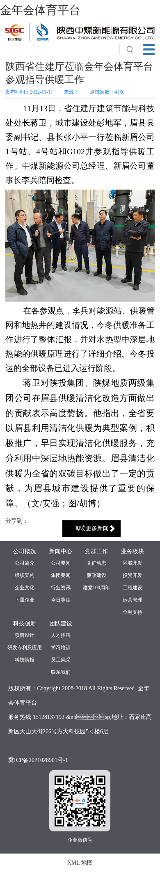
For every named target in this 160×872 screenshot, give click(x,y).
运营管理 (132, 600)
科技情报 (24, 660)
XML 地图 (80, 863)
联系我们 (61, 672)
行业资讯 (61, 587)
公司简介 (24, 563)
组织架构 (24, 575)
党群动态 (96, 563)
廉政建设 (96, 575)
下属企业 (24, 600)
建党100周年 (96, 587)
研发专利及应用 (24, 647)
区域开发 (132, 563)
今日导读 (61, 600)
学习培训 (61, 647)
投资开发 (132, 575)
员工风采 (61, 660)
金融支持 (132, 612)
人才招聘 (61, 635)
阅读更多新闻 (91, 528)
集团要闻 (61, 575)
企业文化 (24, 587)
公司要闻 (61, 563)
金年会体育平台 (40, 10)
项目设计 (24, 635)
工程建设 (132, 587)
